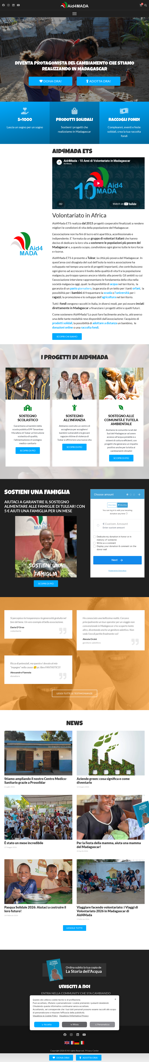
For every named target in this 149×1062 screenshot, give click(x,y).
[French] (72, 1042)
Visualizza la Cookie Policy (45, 1016)
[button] (146, 5)
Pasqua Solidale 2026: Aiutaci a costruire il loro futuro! (35, 909)
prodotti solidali (62, 323)
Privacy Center (92, 1050)
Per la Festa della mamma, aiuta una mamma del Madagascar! (109, 845)
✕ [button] (115, 999)
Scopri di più (28, 450)
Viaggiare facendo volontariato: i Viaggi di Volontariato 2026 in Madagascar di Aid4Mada (107, 911)
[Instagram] (8, 5)
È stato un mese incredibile (23, 843)
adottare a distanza (105, 323)
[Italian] (81, 1042)
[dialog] (74, 1012)
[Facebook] (3, 5)
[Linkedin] (13, 5)
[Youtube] (18, 5)
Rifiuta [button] (76, 1024)
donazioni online (62, 327)
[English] (67, 1042)
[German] (76, 1042)
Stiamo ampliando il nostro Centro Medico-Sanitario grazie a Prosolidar (35, 780)
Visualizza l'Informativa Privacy (74, 1016)
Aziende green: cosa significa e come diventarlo (103, 780)
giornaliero (81, 288)
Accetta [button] (48, 1024)
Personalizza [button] (103, 1024)
